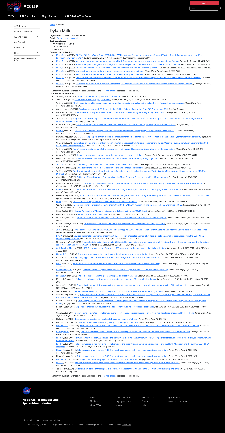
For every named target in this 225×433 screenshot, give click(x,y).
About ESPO (95, 405)
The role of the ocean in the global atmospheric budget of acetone (107, 275)
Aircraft (119, 405)
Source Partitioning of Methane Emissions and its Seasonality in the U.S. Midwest (111, 211)
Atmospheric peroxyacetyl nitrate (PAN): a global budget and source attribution (113, 254)
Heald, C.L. (60, 350)
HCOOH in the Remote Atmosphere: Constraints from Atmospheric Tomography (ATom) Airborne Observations (124, 130)
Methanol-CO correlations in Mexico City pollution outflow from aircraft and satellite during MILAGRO (119, 291)
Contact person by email (67, 38)
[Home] (15, 6)
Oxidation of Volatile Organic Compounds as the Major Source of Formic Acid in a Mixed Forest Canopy (122, 177)
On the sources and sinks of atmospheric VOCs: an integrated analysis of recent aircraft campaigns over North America (128, 189)
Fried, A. (59, 337)
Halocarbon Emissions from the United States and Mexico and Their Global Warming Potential (117, 67)
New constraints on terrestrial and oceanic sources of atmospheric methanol (110, 71)
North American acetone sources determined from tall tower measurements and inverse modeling (117, 263)
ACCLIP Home (20, 26)
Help (144, 405)
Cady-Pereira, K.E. (64, 248)
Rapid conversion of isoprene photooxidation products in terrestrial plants (110, 155)
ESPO (10, 17)
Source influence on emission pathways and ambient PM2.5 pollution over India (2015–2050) (124, 223)
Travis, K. (60, 164)
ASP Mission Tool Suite (78, 16)
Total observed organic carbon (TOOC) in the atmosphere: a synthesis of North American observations (122, 350)
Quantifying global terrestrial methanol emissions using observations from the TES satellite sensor (119, 257)
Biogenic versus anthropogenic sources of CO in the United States (109, 359)
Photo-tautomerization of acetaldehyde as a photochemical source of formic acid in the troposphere (121, 217)
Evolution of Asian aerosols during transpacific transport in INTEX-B (108, 322)
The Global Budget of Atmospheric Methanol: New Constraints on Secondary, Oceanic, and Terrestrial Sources (126, 124)
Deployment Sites (123, 401)
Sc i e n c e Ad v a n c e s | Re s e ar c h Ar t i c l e (99, 96)
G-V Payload (19, 42)
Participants (19, 47)
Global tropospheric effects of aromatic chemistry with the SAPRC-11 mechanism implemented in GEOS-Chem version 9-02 (127, 205)
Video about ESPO (124, 397)
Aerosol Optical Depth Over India (92, 214)
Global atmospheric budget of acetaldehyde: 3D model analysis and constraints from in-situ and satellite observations (128, 64)
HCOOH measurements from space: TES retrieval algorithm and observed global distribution (124, 248)
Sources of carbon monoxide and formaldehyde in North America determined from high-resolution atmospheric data (127, 362)
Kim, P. (59, 236)
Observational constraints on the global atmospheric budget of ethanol (106, 319)
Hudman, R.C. (62, 325)
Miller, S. (59, 362)
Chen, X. (59, 130)
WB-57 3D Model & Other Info (25, 59)
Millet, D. (60, 55)
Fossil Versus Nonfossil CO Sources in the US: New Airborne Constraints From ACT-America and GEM (123, 109)
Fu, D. (58, 201)
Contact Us (126, 424)
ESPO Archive (27, 17)
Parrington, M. (62, 331)
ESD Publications (108, 90)
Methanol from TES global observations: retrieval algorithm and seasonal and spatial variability (125, 269)
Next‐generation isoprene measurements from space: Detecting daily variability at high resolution (120, 112)
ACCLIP (31, 6)
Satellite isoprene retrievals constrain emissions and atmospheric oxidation (110, 167)
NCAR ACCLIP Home (23, 31)
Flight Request (50, 16)
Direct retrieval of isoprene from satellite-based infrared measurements (105, 201)
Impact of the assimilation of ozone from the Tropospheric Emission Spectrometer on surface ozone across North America (135, 331)
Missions (94, 401)
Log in (204, 3)
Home (52, 24)
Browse (145, 401)
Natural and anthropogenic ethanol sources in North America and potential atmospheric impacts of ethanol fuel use (127, 61)
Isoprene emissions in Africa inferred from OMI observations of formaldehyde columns (117, 279)
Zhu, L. (59, 229)
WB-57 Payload (20, 37)
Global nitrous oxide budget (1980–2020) (92, 99)
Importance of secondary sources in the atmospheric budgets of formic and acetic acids (115, 306)
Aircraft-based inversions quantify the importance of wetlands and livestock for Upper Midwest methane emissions (124, 149)
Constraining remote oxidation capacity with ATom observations (104, 164)
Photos (17, 53)
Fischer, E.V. (61, 254)
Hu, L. (58, 263)
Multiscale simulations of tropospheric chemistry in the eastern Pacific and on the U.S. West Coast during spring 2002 (127, 368)
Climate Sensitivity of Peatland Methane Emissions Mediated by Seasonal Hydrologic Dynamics (117, 158)
